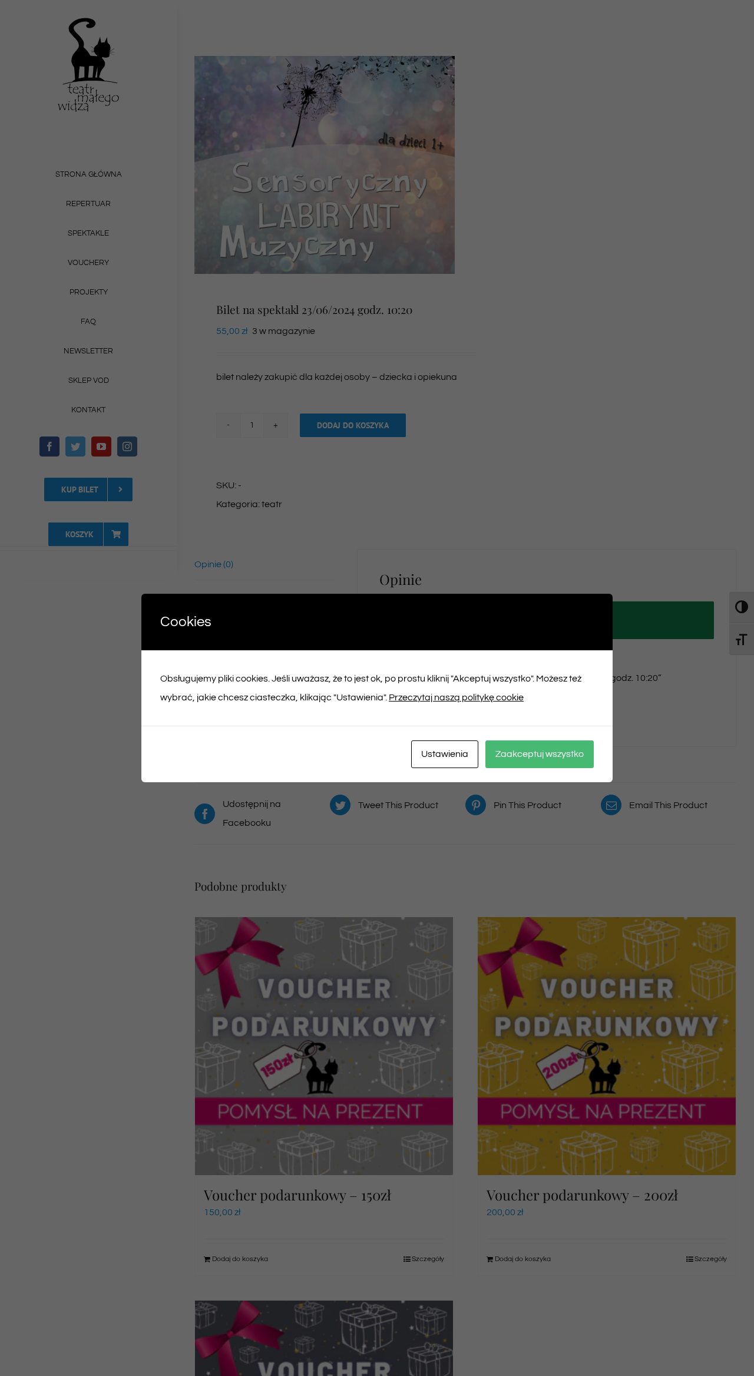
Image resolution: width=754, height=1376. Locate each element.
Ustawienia (444, 754)
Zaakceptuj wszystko (539, 754)
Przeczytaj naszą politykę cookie (456, 697)
